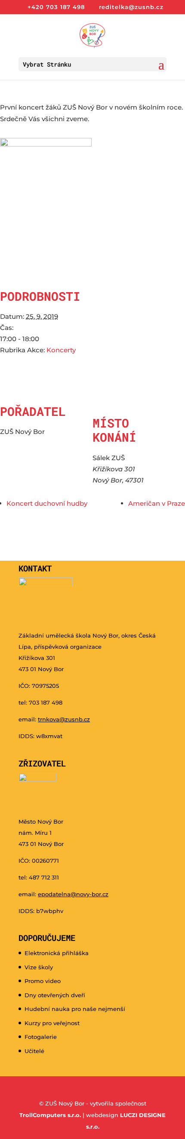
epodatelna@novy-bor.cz (73, 894)
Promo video (43, 980)
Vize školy (39, 967)
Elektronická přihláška (57, 953)
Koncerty (61, 350)
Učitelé (34, 1050)
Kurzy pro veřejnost (52, 1023)
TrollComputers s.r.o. (50, 1115)
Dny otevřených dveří (55, 995)
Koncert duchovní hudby (46, 503)
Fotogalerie (41, 1036)
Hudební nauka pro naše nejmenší (75, 1008)
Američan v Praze (156, 503)
